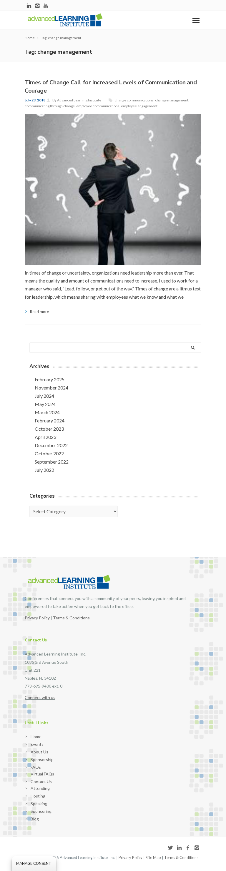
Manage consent (33, 863)
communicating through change (50, 106)
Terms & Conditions (181, 857)
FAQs (36, 767)
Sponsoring (41, 811)
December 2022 (51, 445)
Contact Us (41, 781)
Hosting (38, 795)
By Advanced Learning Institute (76, 100)
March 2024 (47, 412)
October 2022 (49, 453)
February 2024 (49, 420)
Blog (35, 818)
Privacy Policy (37, 617)
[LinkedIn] (29, 6)
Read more (39, 311)
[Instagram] (37, 6)
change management (171, 100)
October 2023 (49, 429)
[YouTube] (46, 6)
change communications (134, 100)
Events (37, 744)
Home (36, 736)
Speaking (39, 803)
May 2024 (45, 404)
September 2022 (52, 461)
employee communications (97, 106)
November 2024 (51, 387)
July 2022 (44, 470)
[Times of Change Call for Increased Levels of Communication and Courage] (113, 202)
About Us (39, 751)
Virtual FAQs (42, 773)
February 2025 (49, 379)
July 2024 (44, 396)
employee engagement (139, 106)
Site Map (153, 857)
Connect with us (40, 697)
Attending (40, 788)
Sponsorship (42, 759)
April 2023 (45, 437)
